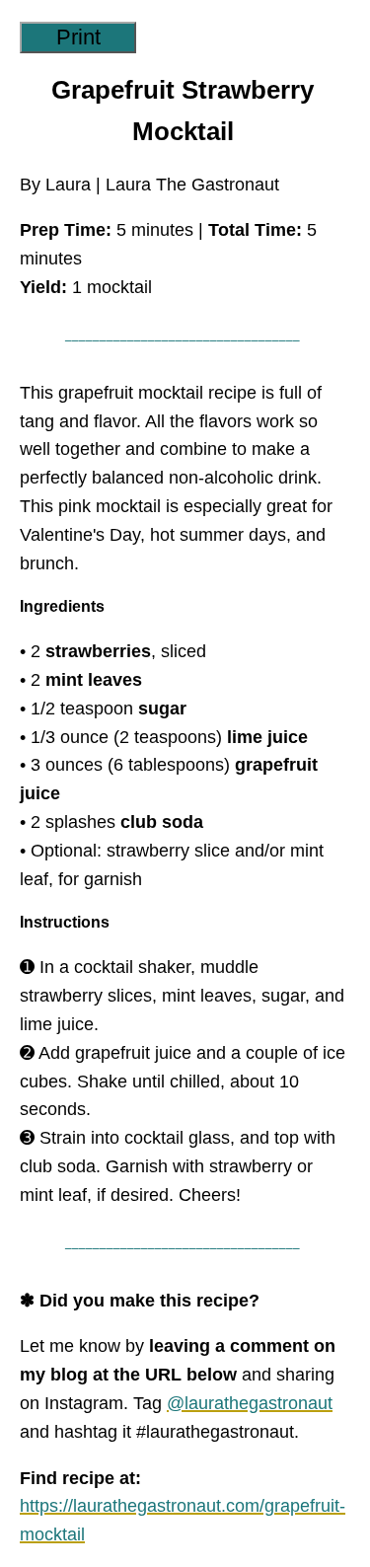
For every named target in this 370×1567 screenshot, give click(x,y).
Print (78, 37)
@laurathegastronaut (250, 1403)
